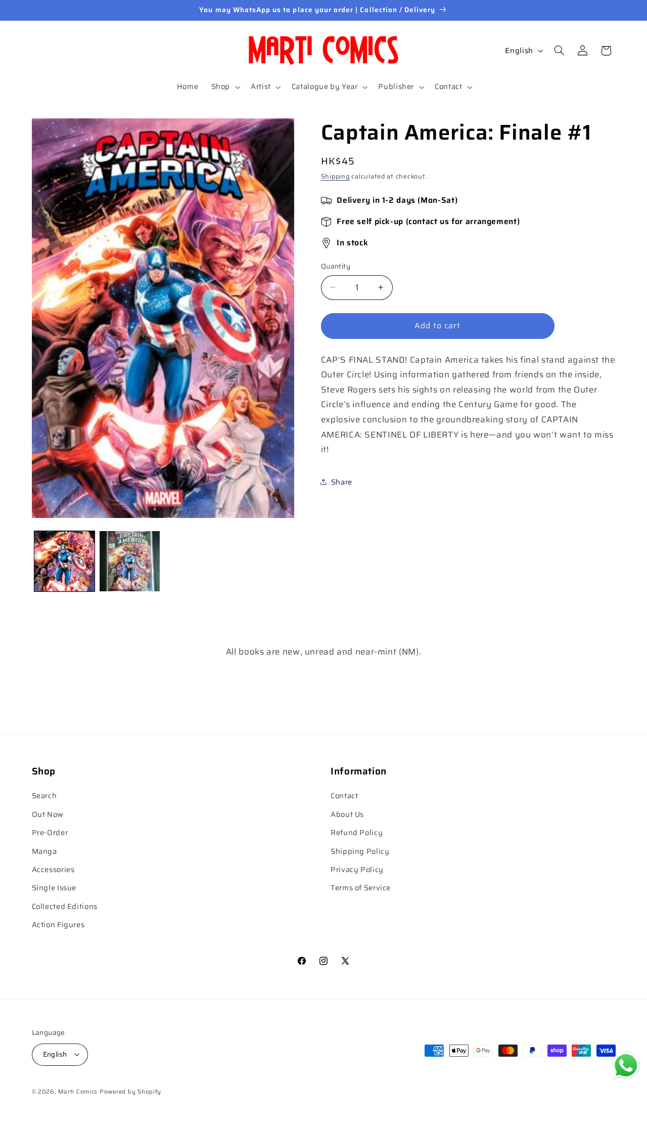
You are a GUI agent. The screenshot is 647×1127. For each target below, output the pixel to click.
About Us (347, 814)
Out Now (48, 814)
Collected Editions (65, 906)
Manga (44, 851)
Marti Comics (78, 1091)
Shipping (335, 176)
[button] (224, 87)
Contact (344, 796)
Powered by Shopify (130, 1091)
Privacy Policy (357, 869)
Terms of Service (361, 888)
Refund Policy (357, 833)
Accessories (53, 869)
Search (44, 796)
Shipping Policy (360, 851)
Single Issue (54, 888)
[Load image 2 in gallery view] (130, 561)
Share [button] (341, 482)
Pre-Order (50, 833)
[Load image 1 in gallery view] (64, 561)
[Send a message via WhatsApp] (626, 1065)
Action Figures (58, 925)
